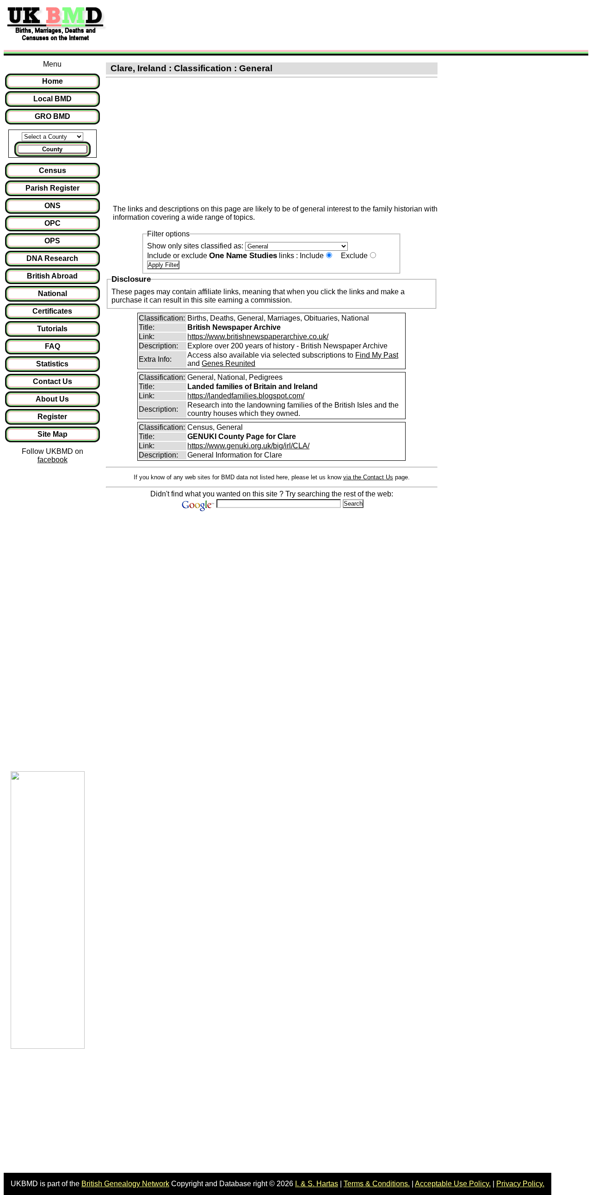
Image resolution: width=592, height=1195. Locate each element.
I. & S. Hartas (316, 1184)
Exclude (354, 256)
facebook (52, 460)
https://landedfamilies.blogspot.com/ (245, 396)
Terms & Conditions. (377, 1184)
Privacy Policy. (520, 1184)
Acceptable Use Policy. (453, 1184)
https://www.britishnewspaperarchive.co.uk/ (257, 337)
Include (312, 256)
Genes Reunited (228, 363)
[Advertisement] (279, 24)
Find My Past (376, 355)
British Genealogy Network (125, 1184)
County (52, 149)
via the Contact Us (368, 477)
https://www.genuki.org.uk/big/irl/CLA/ (248, 446)
